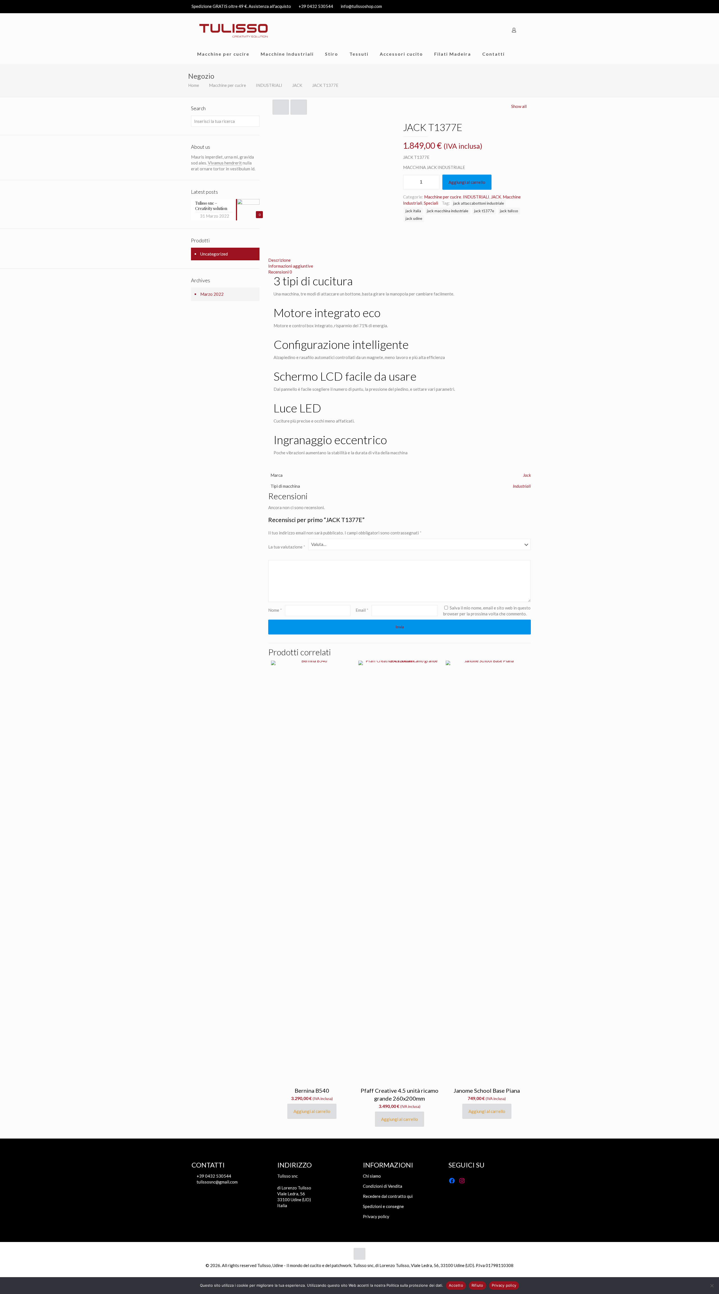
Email (362, 610)
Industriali (522, 486)
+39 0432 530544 (316, 6)
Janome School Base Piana (487, 1090)
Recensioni (280, 271)
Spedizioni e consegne (383, 1206)
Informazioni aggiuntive (290, 265)
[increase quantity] (433, 182)
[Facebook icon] (517, 6)
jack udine (414, 218)
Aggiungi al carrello (467, 182)
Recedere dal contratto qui (388, 1196)
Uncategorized (214, 253)
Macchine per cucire (227, 85)
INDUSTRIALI (269, 85)
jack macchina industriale (447, 211)
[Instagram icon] (524, 6)
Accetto (456, 1285)
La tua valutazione (286, 546)
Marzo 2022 (212, 294)
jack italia (413, 211)
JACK (297, 85)
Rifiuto (477, 1285)
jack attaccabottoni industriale (478, 203)
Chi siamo (372, 1175)
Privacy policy (376, 1216)
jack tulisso (509, 211)
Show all (519, 106)
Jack (527, 475)
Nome (275, 610)
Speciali (431, 202)
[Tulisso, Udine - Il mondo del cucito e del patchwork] (234, 30)
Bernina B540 (312, 1090)
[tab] (399, 260)
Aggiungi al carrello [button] (311, 1111)
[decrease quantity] (409, 182)
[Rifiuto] (712, 1285)
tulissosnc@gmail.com (217, 1181)
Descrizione (279, 260)
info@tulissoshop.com (361, 6)
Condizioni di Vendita (382, 1186)
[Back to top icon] (359, 1254)
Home (193, 85)
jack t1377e (484, 211)
